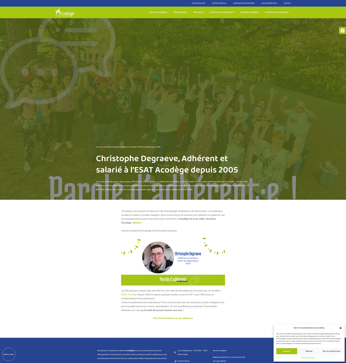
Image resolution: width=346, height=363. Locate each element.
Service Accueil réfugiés (166, 189)
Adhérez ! (137, 222)
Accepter (287, 351)
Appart (116, 181)
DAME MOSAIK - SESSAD (232, 181)
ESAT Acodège (112, 185)
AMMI (109, 181)
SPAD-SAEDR (187, 189)
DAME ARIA (164, 181)
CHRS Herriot (153, 181)
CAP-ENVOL (136, 181)
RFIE (220, 185)
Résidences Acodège (209, 185)
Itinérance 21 (184, 185)
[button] (342, 30)
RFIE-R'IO (242, 185)
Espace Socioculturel (128, 185)
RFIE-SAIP (100, 189)
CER (144, 181)
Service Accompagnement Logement (139, 189)
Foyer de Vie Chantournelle (166, 185)
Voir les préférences (331, 351)
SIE (179, 189)
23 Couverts (101, 181)
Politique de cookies (308, 357)
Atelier (128, 181)
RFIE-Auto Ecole (230, 185)
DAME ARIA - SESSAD (179, 181)
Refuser (309, 351)
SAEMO (108, 189)
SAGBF (119, 189)
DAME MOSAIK (214, 181)
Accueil (99, 146)
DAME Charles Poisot (198, 181)
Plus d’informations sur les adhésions (173, 318)
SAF (114, 189)
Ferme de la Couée (145, 185)
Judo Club (195, 185)
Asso (122, 181)
